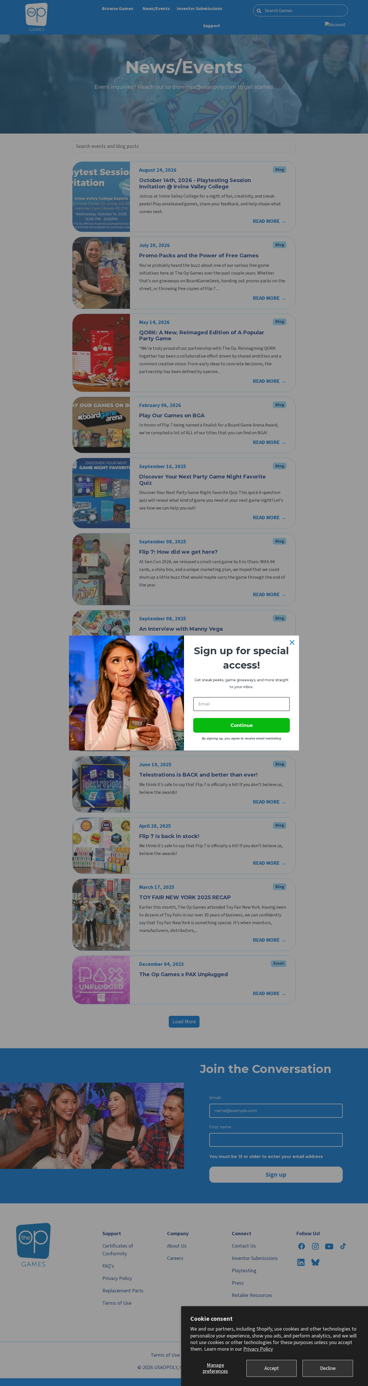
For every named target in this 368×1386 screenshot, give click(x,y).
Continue (242, 725)
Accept (271, 1368)
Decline (328, 1368)
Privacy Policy (258, 1349)
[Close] (292, 642)
